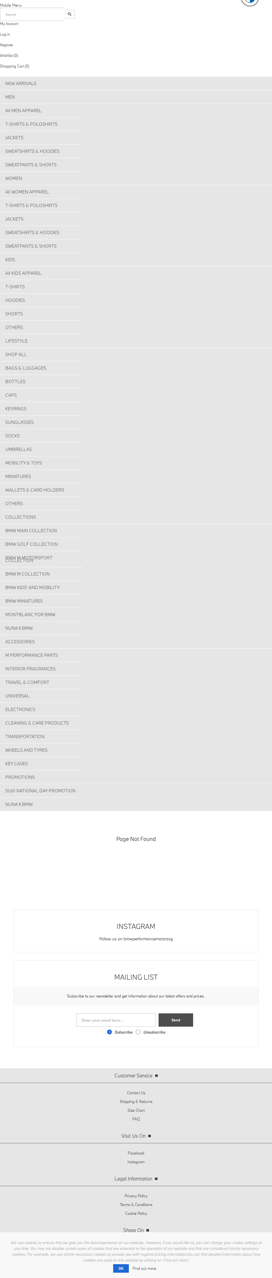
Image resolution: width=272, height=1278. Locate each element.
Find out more (144, 1268)
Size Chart (136, 1110)
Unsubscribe (154, 1032)
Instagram (136, 1161)
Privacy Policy (136, 1195)
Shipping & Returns (136, 1101)
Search (70, 14)
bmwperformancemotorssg (148, 938)
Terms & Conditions (136, 1204)
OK (121, 1268)
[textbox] (32, 14)
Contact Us (136, 1092)
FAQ (136, 1119)
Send (176, 1020)
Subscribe (123, 1032)
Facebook (136, 1153)
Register (6, 45)
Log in (5, 34)
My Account (9, 23)
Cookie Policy (136, 1213)
